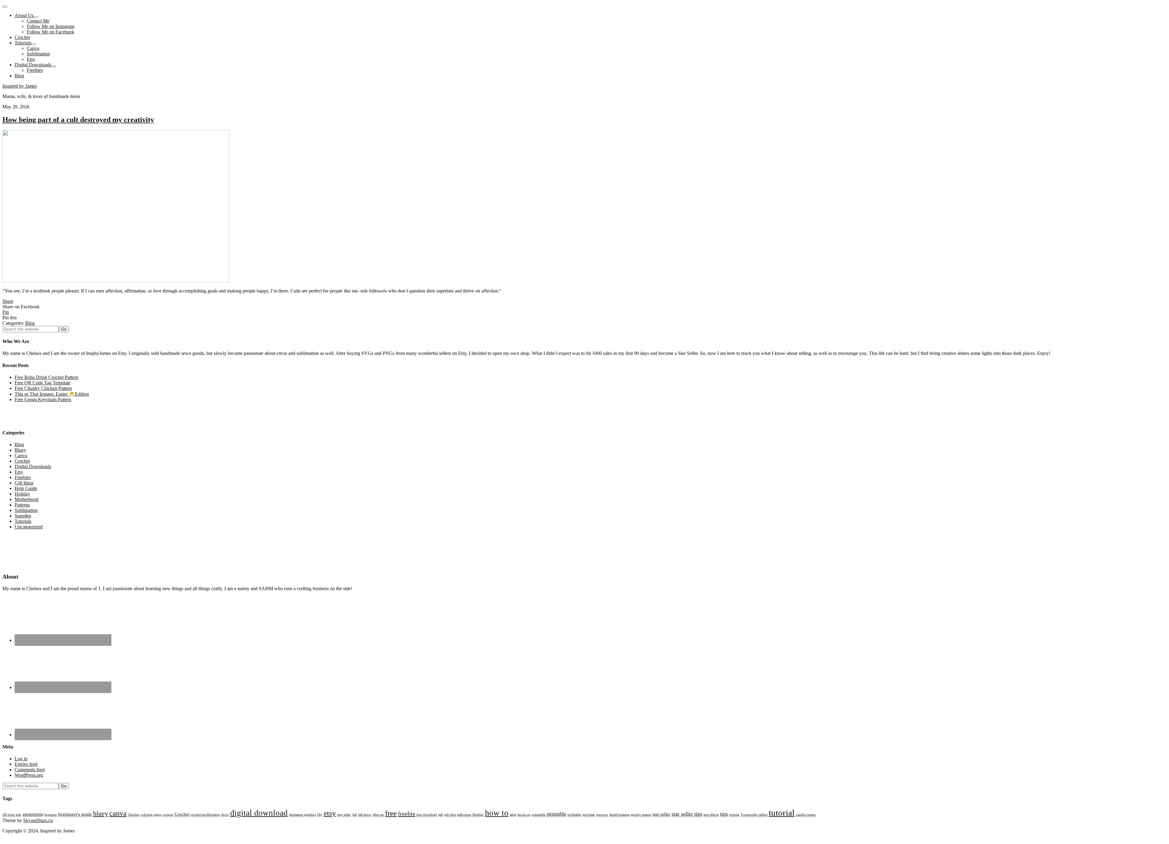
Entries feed (26, 764)
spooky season (641, 814)
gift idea (450, 814)
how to (496, 813)
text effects (711, 814)
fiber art (378, 814)
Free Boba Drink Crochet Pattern (46, 377)
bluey (100, 813)
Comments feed (30, 769)
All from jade (11, 814)
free (391, 813)
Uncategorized (29, 526)
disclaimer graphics (302, 814)
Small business (619, 814)
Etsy (19, 472)
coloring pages (151, 814)
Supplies (23, 515)
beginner (50, 814)
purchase (588, 814)
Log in (21, 758)
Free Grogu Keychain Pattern (43, 399)
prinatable (539, 814)
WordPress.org (29, 775)
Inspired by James (19, 86)
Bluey (20, 450)
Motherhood (26, 499)
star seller (661, 814)
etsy (330, 813)
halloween (464, 814)
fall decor (364, 814)
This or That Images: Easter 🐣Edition (52, 394)
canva (118, 813)
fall (354, 814)
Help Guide (26, 488)
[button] (4, 7)
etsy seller (344, 814)
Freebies (23, 477)
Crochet (22, 461)
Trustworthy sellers (754, 814)
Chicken (133, 814)
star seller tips (687, 814)
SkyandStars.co (38, 820)
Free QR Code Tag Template (42, 382)
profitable (574, 814)
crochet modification (205, 814)
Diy (319, 814)
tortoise (734, 814)
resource (602, 814)
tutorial (782, 813)
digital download (259, 813)
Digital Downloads (33, 466)
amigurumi (33, 814)
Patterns (22, 504)
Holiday (22, 493)
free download (426, 814)
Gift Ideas (24, 482)
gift (440, 814)
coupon (168, 814)
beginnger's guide (75, 814)
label (513, 814)
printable (556, 814)
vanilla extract (806, 814)
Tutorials (23, 521)
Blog (30, 323)
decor (225, 814)
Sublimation (26, 510)
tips (724, 814)
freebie (406, 813)
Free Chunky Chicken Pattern (43, 388)
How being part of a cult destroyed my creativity (78, 120)
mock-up (524, 814)
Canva (21, 455)
